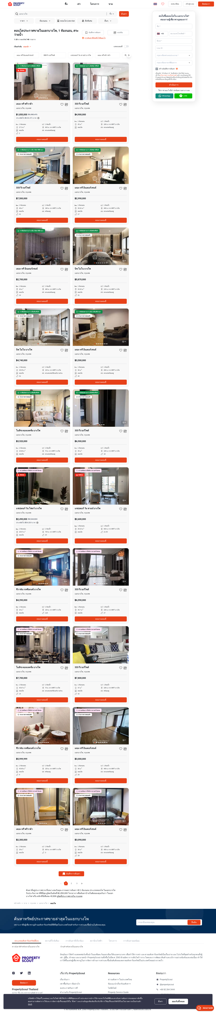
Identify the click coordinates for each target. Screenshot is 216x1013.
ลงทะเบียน (175, 4)
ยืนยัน (194, 922)
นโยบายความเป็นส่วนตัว (168, 75)
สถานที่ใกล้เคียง (52, 941)
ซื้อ (66, 4)
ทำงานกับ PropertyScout (71, 992)
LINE (185, 96)
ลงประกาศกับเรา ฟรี (69, 988)
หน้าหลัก (17, 903)
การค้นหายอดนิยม (131, 941)
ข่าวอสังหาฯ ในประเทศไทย (120, 979)
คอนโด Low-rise (67, 21)
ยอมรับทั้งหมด (178, 1001)
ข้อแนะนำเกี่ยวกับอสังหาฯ (119, 984)
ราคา (22, 21)
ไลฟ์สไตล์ (112, 988)
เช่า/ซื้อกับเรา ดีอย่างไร (70, 984)
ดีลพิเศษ (88, 21)
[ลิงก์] (30, 1004)
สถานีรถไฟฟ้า (96, 941)
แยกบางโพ (43, 903)
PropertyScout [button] (166, 979)
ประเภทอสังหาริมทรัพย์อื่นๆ (26, 941)
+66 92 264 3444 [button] (167, 989)
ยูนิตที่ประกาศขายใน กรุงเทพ (69, 896)
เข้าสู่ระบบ (190, 4)
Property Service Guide (118, 992)
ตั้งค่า (160, 1001)
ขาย (111, 4)
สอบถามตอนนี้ (42, 139)
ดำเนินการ (173, 85)
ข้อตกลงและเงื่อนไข (142, 1009)
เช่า (79, 4)
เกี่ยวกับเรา (65, 979)
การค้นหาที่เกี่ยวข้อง (75, 941)
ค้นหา (124, 14)
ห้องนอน (43, 21)
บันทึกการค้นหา (95, 32)
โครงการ (113, 941)
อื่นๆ (106, 21)
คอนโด (53, 903)
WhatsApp (166, 96)
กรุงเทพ (33, 903)
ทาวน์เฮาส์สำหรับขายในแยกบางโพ (25, 947)
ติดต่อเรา (206, 4)
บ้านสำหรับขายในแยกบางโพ (71, 947)
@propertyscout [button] (167, 984)
